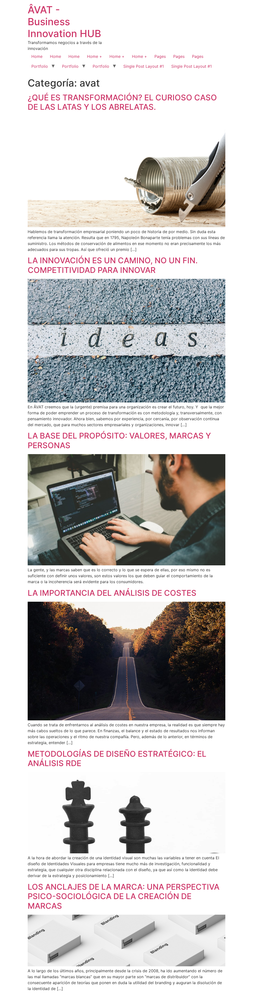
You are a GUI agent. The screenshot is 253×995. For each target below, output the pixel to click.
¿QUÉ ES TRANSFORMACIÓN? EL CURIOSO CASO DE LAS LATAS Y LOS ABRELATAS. (122, 102)
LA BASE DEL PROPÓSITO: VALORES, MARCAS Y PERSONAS (119, 440)
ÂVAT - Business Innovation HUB (64, 22)
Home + (94, 56)
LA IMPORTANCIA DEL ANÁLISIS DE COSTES (112, 593)
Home (36, 56)
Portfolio (39, 66)
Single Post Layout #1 (143, 66)
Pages (160, 56)
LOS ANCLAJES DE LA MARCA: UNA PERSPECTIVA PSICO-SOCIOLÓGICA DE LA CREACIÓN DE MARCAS (123, 896)
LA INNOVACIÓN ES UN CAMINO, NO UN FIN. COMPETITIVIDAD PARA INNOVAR (113, 265)
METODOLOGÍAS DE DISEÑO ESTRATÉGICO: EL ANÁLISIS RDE (117, 758)
